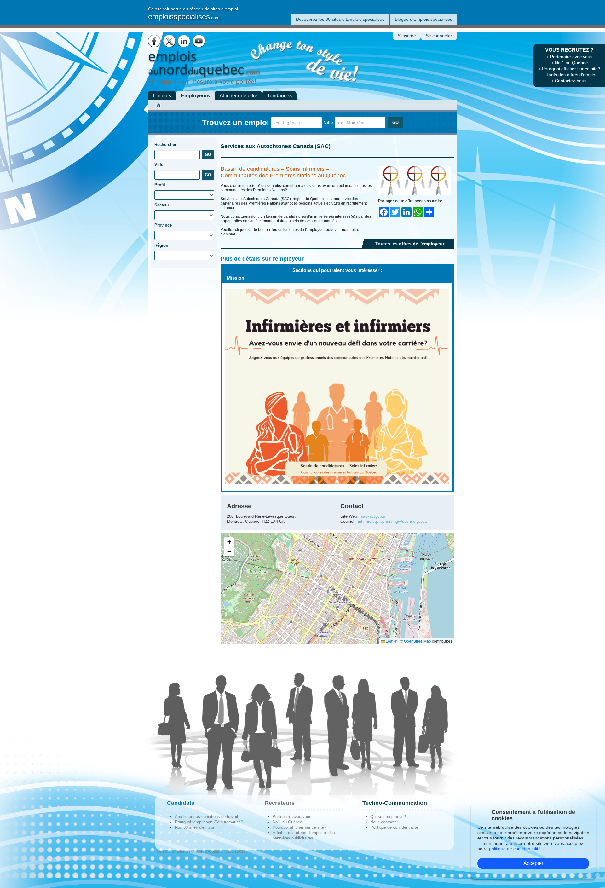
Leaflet (391, 640)
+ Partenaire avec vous (569, 56)
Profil (159, 184)
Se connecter (439, 35)
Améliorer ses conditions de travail (206, 816)
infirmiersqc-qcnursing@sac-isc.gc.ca (392, 521)
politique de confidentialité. (515, 848)
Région (161, 245)
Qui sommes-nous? (388, 816)
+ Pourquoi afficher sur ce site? (569, 68)
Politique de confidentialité (394, 827)
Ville (328, 122)
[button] (229, 542)
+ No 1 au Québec (569, 62)
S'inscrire (407, 35)
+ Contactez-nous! (569, 80)
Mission (235, 277)
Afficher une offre (238, 95)
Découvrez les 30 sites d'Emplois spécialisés (340, 19)
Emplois (162, 95)
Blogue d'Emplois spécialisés (423, 19)
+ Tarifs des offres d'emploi (569, 74)
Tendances (279, 95)
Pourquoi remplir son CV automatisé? (209, 822)
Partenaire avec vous (292, 816)
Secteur (161, 205)
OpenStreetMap (417, 640)
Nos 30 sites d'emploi (194, 827)
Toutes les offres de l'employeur (409, 243)
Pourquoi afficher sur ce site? (299, 827)
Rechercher (165, 144)
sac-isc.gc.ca (373, 516)
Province (163, 225)
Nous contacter (384, 822)
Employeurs (195, 95)
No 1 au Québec (287, 822)
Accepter (533, 863)
